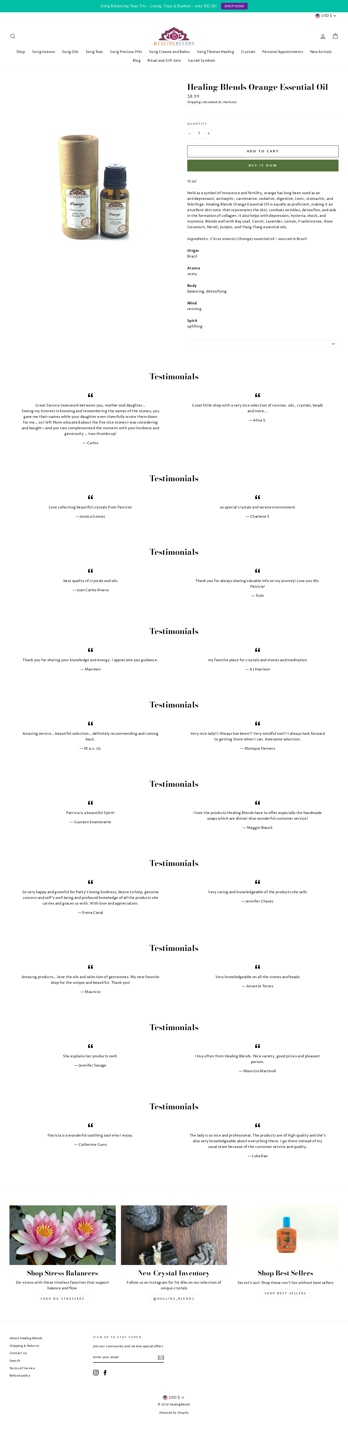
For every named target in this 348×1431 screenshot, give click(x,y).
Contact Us (18, 1353)
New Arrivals (321, 52)
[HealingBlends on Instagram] (96, 1372)
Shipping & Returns (24, 1346)
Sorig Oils (70, 52)
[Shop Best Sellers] (285, 1235)
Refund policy (19, 1376)
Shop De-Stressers (62, 1299)
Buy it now (263, 165)
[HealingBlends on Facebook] (105, 1372)
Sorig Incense (43, 52)
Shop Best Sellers (285, 1293)
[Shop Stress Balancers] (62, 1235)
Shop (20, 52)
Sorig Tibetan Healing (215, 52)
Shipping (194, 102)
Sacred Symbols (201, 60)
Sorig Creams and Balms (169, 52)
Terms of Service (22, 1368)
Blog (136, 60)
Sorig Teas (94, 52)
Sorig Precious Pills (126, 52)
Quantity (197, 124)
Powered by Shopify (174, 1413)
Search (14, 1361)
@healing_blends (174, 1299)
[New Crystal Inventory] (174, 1235)
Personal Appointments (282, 52)
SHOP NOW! (234, 6)
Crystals (248, 52)
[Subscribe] (161, 1358)
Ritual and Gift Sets (164, 60)
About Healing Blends (25, 1338)
